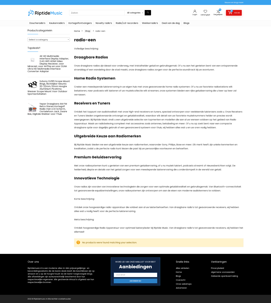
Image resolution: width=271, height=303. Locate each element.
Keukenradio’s (57, 23)
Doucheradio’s (37, 23)
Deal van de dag (171, 23)
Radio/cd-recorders (127, 23)
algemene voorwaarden (223, 272)
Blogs (186, 23)
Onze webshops (184, 284)
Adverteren (181, 287)
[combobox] (49, 39)
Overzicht (180, 280)
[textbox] (49, 40)
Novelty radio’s (104, 23)
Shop (87, 31)
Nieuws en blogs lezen (234, 2)
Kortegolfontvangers (80, 23)
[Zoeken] (148, 12)
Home (77, 31)
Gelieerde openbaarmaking (224, 276)
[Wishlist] (205, 11)
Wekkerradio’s (150, 23)
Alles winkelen (182, 268)
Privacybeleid (217, 268)
